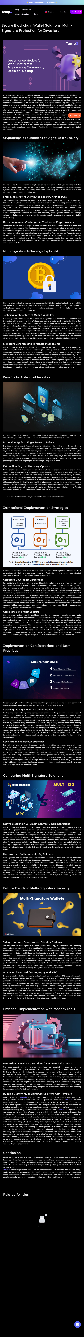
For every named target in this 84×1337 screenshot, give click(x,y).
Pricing (35, 14)
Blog (17, 10)
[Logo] (7, 12)
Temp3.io (66, 1093)
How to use (26, 10)
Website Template (22, 14)
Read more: (11, 497)
